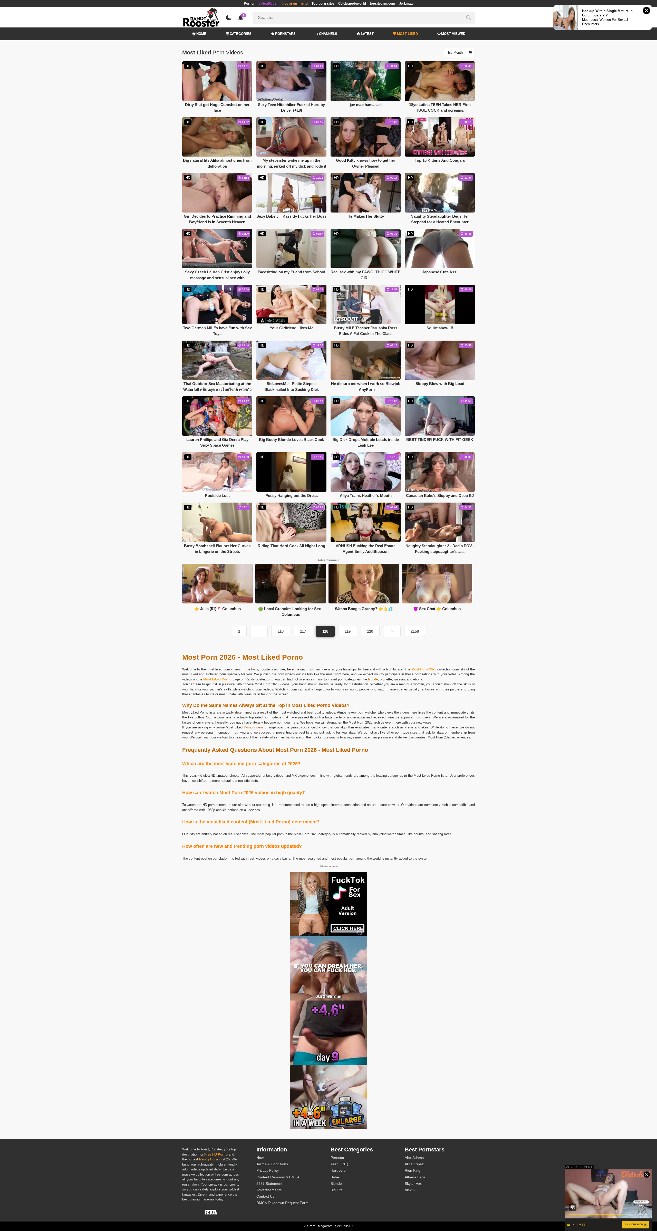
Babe (335, 1177)
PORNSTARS (285, 34)
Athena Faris (415, 1177)
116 (281, 631)
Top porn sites (323, 3)
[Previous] (259, 631)
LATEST (367, 34)
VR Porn (309, 1226)
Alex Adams (414, 1158)
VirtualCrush (268, 3)
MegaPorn (325, 1226)
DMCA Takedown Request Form (282, 1203)
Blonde (336, 1183)
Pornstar (337, 1158)
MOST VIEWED (453, 34)
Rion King (412, 1170)
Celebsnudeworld (352, 3)
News (260, 1158)
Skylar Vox (413, 1183)
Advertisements (269, 1190)
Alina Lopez (414, 1164)
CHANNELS (328, 34)
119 (348, 631)
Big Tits (336, 1190)
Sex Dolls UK (344, 1226)
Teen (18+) (339, 1164)
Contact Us (265, 1196)
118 (325, 631)
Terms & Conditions (272, 1164)
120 (370, 631)
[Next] (392, 631)
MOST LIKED (407, 34)
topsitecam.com (382, 3)
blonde (373, 679)
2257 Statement (269, 1183)
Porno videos (254, 727)
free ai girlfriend (295, 3)
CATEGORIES (241, 34)
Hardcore (338, 1170)
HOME (201, 34)
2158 (415, 631)
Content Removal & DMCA (277, 1177)
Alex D (410, 1190)
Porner (249, 3)
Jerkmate (406, 3)
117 (303, 631)
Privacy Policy (267, 1170)
